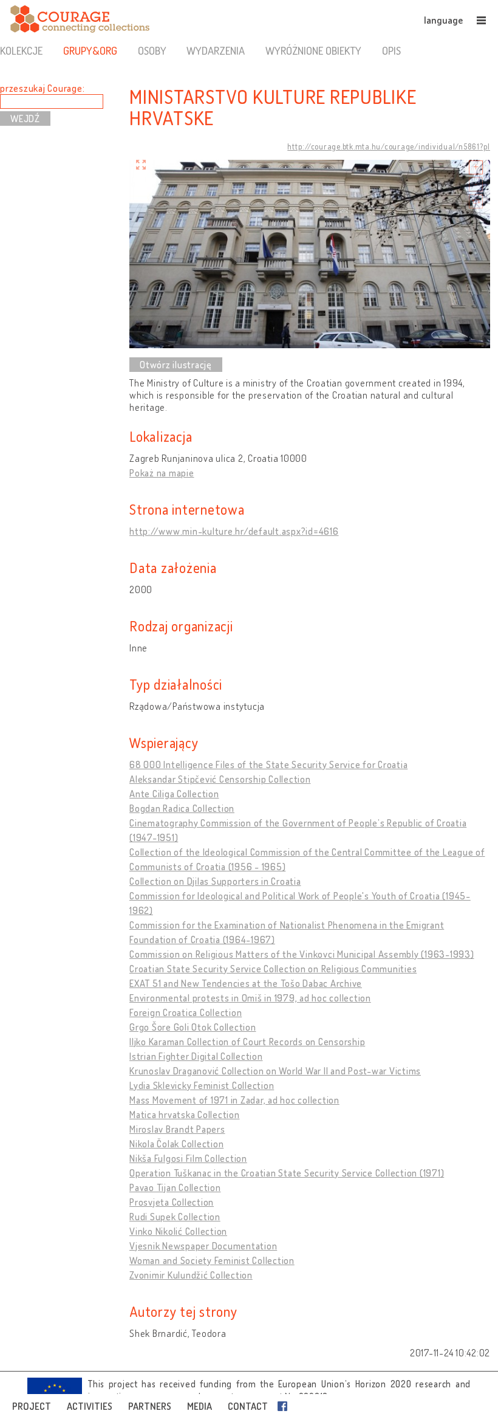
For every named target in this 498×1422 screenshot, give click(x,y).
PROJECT (31, 1406)
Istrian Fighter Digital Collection (196, 1056)
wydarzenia (215, 50)
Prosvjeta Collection (171, 1202)
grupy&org (90, 50)
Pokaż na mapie (161, 473)
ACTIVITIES (89, 1406)
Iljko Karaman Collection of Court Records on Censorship (247, 1042)
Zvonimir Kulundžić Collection (191, 1275)
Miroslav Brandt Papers (177, 1129)
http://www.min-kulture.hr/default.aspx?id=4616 (234, 531)
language (443, 20)
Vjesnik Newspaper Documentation (203, 1246)
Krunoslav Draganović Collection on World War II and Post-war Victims (275, 1071)
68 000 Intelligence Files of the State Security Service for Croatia (268, 764)
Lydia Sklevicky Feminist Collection (201, 1085)
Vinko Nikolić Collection (178, 1231)
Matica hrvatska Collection (184, 1114)
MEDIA (199, 1406)
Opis (391, 50)
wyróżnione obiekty (313, 50)
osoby (152, 50)
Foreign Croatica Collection (185, 1012)
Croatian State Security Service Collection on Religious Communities (273, 969)
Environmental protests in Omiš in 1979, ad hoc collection (250, 998)
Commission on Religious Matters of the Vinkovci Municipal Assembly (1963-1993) (301, 954)
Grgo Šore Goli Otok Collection (192, 1027)
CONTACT (248, 1406)
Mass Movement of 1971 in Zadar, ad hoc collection (234, 1100)
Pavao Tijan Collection (175, 1187)
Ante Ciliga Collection (174, 794)
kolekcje (21, 50)
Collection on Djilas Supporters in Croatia (215, 881)
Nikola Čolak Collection (176, 1144)
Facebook (285, 1406)
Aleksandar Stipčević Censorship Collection (220, 779)
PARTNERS (149, 1406)
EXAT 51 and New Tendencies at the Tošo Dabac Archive (245, 983)
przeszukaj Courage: (42, 88)
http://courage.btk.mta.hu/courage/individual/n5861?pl (388, 146)
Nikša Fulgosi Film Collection (188, 1158)
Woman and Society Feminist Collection (212, 1260)
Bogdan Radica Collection (181, 808)
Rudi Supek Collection (174, 1217)
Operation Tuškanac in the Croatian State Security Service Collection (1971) (286, 1173)
